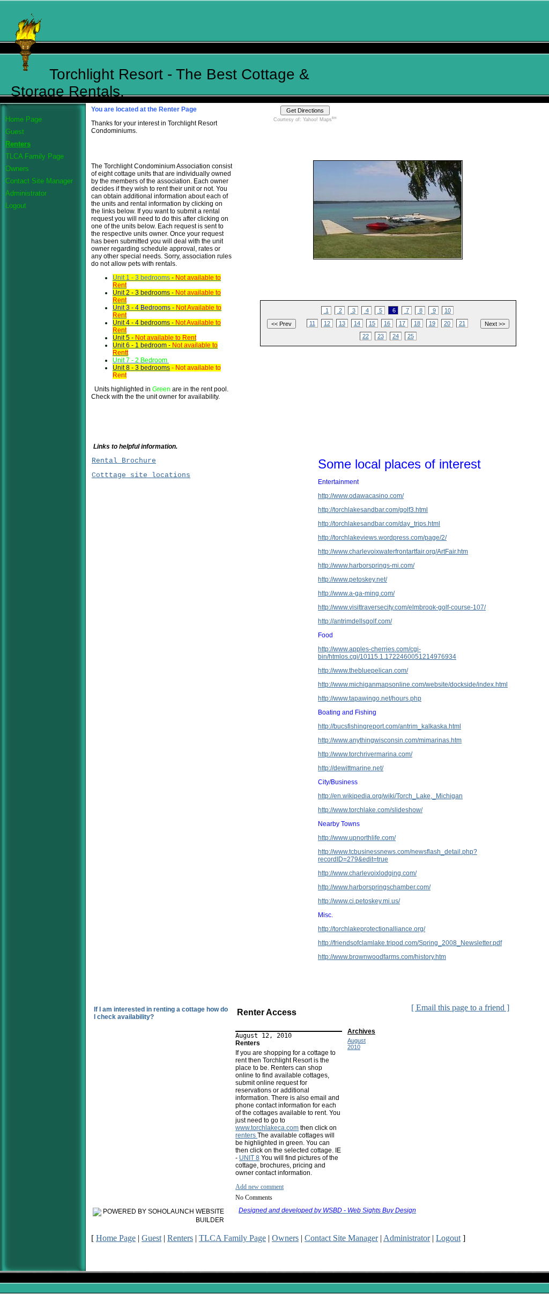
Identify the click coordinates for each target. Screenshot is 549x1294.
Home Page (23, 119)
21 (462, 323)
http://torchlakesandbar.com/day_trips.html (379, 523)
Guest (14, 132)
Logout (15, 206)
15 (372, 323)
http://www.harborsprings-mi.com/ (366, 565)
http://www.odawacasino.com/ (361, 496)
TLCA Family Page (34, 156)
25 (410, 336)
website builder (210, 1216)
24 (395, 336)
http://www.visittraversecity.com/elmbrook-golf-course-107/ (402, 607)
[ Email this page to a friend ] (460, 1007)
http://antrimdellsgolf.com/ (355, 621)
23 (380, 336)
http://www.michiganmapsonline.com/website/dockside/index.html (413, 684)
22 (365, 336)
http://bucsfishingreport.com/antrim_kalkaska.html (389, 726)
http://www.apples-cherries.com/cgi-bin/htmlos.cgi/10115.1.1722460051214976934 (387, 652)
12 (327, 323)
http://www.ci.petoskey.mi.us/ (359, 901)
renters (246, 1135)
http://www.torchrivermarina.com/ (365, 754)
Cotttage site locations (141, 475)
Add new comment (259, 1187)
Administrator (26, 193)
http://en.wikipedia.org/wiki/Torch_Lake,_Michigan (390, 796)
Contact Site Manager (39, 181)
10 (447, 310)
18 (417, 323)
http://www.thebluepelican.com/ (363, 670)
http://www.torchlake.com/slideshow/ (370, 810)
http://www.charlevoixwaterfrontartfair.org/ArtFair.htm (393, 551)
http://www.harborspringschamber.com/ (374, 887)
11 (312, 323)
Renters (18, 144)
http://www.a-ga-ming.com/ (356, 593)
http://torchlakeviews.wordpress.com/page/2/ (382, 537)
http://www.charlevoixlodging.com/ (367, 873)
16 (387, 323)
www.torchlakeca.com (267, 1128)
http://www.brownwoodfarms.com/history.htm (382, 957)
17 (402, 323)
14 (357, 323)
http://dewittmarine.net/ (350, 768)
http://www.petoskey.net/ (352, 579)
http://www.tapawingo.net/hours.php (369, 698)
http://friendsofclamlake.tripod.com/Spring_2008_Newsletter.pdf (410, 943)
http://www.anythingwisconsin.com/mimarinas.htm (390, 740)
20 (447, 323)
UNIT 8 (249, 1158)
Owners (17, 169)
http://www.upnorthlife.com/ (357, 838)
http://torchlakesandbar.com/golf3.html (373, 510)
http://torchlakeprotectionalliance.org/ (371, 929)
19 (432, 323)
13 (342, 323)
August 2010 (356, 1043)
